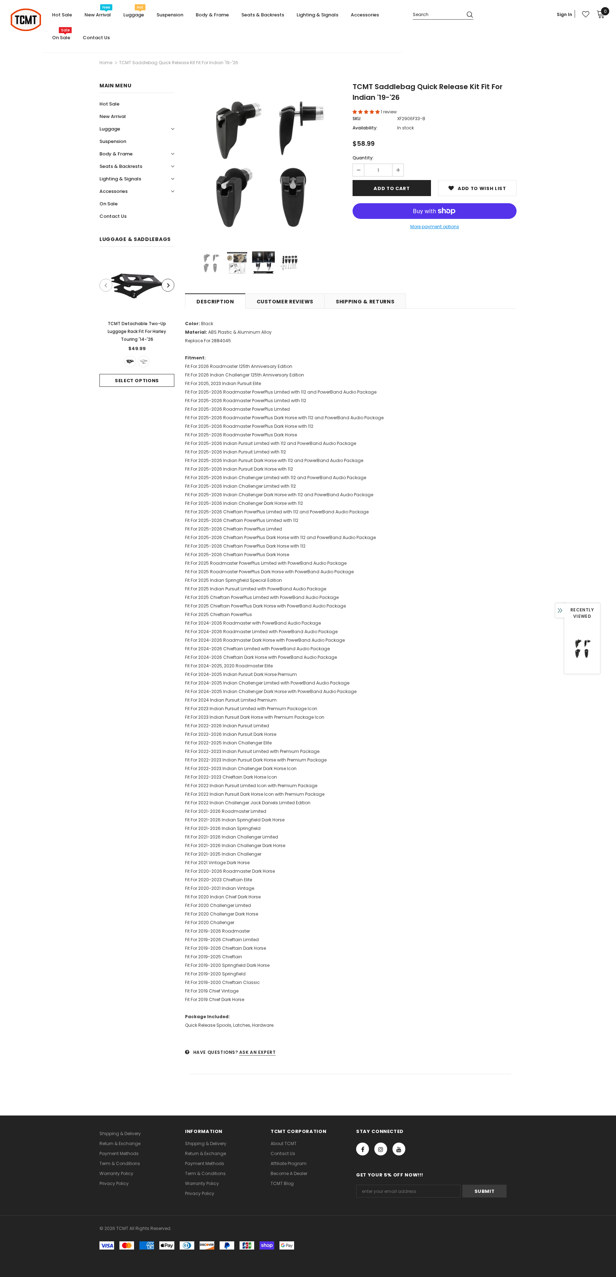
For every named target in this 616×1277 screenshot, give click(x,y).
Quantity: (363, 158)
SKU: (357, 119)
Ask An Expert (257, 1052)
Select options (137, 380)
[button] (367, 112)
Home (105, 63)
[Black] (130, 361)
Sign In (564, 14)
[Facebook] (362, 1149)
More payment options (434, 227)
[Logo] (26, 20)
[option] (137, 322)
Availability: (365, 128)
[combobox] (437, 14)
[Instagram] (380, 1149)
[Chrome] (143, 361)
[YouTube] (398, 1149)
